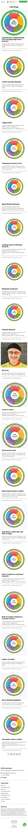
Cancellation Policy (5, 795)
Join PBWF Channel (5, 787)
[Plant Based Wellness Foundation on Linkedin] (5, 777)
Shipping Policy (4, 793)
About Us (3, 785)
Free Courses (23, 1)
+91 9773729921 (5, 775)
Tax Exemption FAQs (5, 791)
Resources (3, 789)
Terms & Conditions (5, 799)
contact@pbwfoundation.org (8, 773)
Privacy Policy (4, 797)
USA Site (3, 801)
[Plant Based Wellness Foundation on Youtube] (4, 777)
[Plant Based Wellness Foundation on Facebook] (1, 777)
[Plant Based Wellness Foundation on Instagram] (2, 777)
